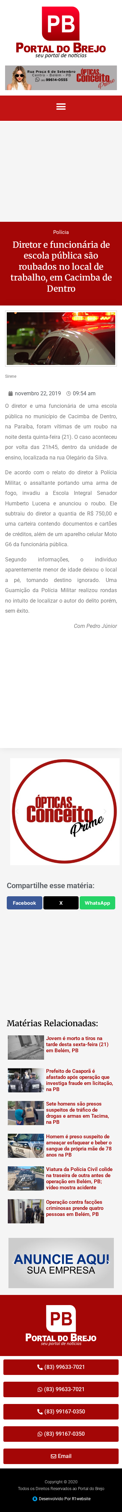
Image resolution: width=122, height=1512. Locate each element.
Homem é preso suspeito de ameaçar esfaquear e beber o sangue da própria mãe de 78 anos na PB (79, 1146)
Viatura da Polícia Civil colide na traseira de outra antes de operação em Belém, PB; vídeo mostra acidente (79, 1178)
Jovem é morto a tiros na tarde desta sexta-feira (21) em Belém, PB (77, 1044)
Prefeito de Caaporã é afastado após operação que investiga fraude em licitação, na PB (79, 1080)
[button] (61, 106)
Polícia (61, 232)
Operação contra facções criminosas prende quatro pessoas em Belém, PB (74, 1208)
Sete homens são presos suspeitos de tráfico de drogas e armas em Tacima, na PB (77, 1113)
